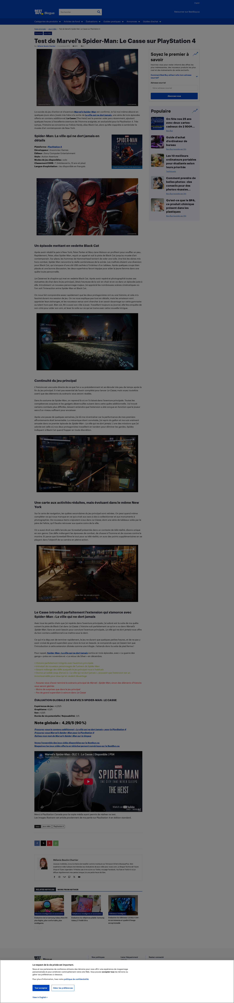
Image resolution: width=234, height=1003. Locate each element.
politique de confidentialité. (76, 979)
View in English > (40, 997)
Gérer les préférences (63, 988)
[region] (117, 981)
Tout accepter (41, 988)
